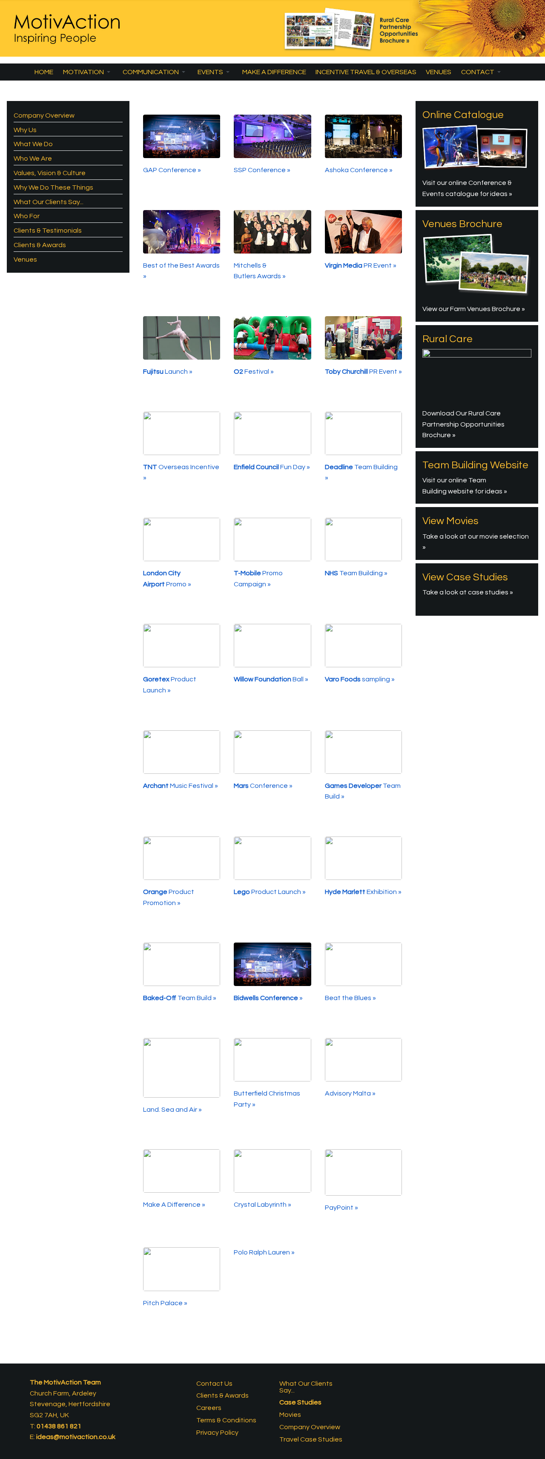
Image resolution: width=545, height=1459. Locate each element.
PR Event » (360, 265)
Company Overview (44, 115)
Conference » (263, 785)
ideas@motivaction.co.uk (75, 1436)
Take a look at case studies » (467, 592)
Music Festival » (180, 785)
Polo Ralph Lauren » (265, 1252)
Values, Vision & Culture (50, 173)
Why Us (25, 130)
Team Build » (179, 998)
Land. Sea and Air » (173, 1109)
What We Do (33, 144)
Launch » (167, 371)
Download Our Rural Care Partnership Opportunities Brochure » (463, 424)
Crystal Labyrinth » (263, 1204)
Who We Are (33, 158)
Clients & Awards (40, 245)
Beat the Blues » (351, 998)
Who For (27, 216)
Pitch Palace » (166, 1303)
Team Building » (356, 573)
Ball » (271, 679)
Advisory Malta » (351, 1093)
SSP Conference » (262, 170)
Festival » (254, 371)
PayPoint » (342, 1207)
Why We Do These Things (53, 187)
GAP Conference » (172, 170)
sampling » (360, 679)
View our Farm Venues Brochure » (473, 309)
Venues (25, 259)
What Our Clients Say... (48, 202)
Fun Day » (272, 467)
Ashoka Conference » (359, 170)
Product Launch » (270, 891)
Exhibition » (363, 891)
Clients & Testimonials (48, 230)
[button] (88, 72)
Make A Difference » (175, 1204)
